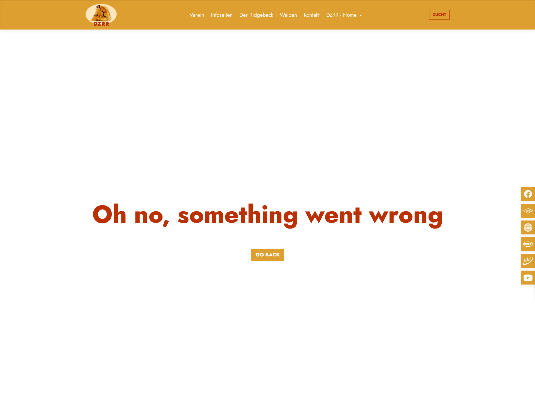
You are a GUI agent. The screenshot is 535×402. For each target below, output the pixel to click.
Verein (196, 15)
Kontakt (312, 15)
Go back (268, 254)
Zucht (439, 14)
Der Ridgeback (256, 15)
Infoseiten (222, 15)
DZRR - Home (341, 15)
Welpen (288, 15)
